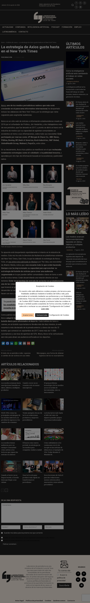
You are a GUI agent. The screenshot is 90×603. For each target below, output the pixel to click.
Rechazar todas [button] (42, 315)
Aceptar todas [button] (28, 315)
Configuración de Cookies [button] (59, 315)
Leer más (45, 309)
